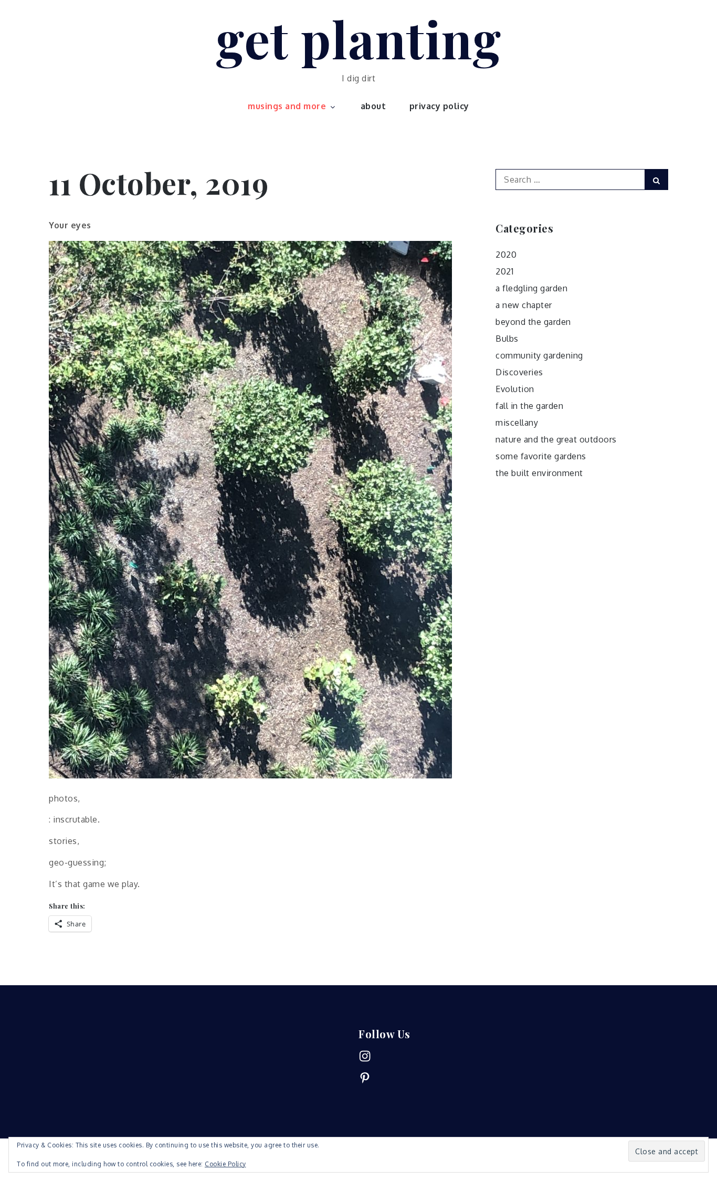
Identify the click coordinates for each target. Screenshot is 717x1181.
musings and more (287, 106)
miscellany (516, 422)
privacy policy (439, 106)
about (373, 106)
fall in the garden (529, 405)
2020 (505, 254)
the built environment (539, 473)
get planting (358, 38)
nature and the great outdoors (556, 439)
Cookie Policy (225, 1164)
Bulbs (507, 338)
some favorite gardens (540, 456)
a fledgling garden (531, 288)
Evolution (514, 389)
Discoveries (519, 372)
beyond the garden (533, 322)
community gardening (539, 355)
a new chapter (523, 305)
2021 (504, 271)
